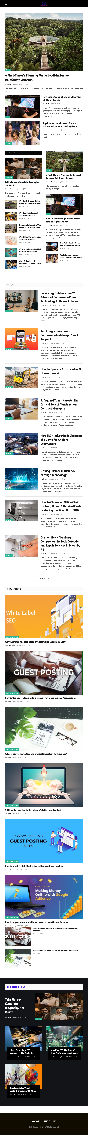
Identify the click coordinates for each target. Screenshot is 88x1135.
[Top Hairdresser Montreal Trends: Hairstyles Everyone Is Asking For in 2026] (22, 133)
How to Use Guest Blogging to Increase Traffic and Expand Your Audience (41, 697)
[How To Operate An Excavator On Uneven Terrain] (21, 377)
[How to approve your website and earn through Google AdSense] (44, 897)
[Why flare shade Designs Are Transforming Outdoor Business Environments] (11, 216)
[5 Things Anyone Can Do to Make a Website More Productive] (44, 785)
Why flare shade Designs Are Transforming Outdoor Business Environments (29, 214)
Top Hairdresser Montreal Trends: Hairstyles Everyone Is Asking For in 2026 (60, 125)
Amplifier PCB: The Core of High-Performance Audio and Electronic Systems (64, 1052)
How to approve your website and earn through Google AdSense (36, 922)
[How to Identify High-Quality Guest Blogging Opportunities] (44, 841)
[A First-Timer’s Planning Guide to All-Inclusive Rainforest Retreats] (44, 42)
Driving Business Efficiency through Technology (58, 473)
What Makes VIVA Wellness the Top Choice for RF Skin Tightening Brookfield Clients (30, 238)
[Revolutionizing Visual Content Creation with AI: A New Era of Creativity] (23, 1076)
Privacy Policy (50, 1121)
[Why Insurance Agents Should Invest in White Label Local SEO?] (44, 616)
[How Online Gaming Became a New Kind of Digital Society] (22, 106)
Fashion (8, 143)
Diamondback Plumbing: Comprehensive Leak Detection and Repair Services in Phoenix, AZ (60, 543)
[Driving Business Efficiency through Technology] (21, 479)
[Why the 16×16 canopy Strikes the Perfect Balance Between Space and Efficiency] (11, 204)
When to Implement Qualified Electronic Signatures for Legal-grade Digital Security (30, 250)
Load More (43, 579)
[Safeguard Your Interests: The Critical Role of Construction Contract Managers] (21, 409)
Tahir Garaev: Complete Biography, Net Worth (22, 184)
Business (9, 311)
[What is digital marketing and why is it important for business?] (44, 729)
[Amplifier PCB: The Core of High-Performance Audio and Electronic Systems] (64, 1038)
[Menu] (6, 3)
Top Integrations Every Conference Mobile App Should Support (60, 335)
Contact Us (36, 1121)
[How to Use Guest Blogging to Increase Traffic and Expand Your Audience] (44, 673)
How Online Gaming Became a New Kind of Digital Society (62, 98)
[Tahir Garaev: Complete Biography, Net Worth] (23, 168)
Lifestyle (9, 177)
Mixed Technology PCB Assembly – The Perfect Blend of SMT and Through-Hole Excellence (30, 262)
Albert (9, 189)
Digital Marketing (12, 637)
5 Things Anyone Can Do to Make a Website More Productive (34, 809)
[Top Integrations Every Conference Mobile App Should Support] (21, 339)
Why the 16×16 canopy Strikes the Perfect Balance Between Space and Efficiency (30, 202)
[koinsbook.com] (44, 3)
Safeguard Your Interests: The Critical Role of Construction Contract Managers (59, 404)
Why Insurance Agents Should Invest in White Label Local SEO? (35, 641)
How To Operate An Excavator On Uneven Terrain (61, 371)
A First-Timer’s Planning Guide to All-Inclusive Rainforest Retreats (37, 77)
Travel (8, 70)
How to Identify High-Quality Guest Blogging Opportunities (34, 866)
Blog (7, 117)
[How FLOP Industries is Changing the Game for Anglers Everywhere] (21, 444)
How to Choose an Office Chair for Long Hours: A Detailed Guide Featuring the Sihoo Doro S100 (61, 506)
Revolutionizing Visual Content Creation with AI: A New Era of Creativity (22, 1090)
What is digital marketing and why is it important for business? (36, 753)
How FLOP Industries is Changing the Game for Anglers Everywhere (61, 440)
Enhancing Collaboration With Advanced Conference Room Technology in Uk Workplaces (30, 226)
